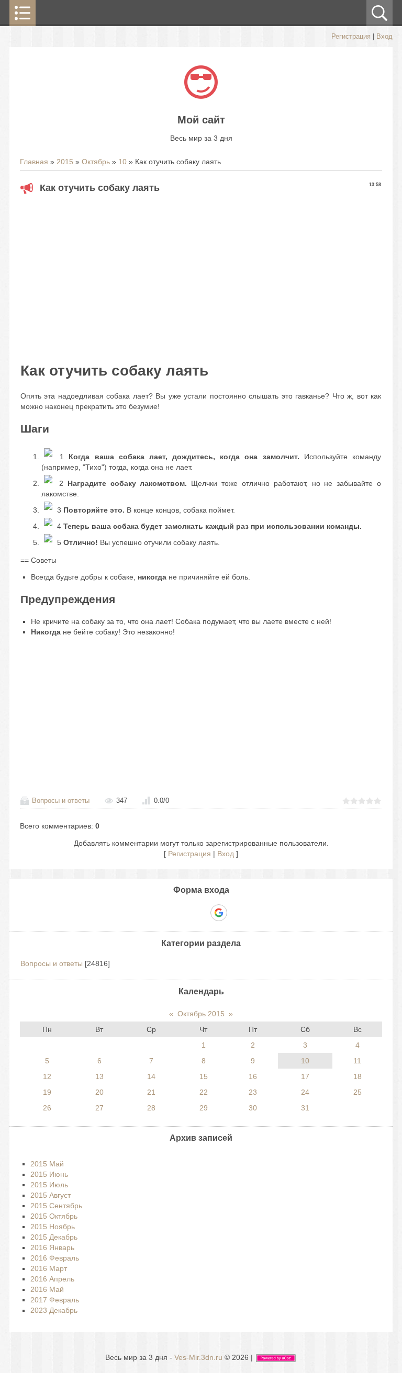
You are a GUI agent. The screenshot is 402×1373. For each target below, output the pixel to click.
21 (151, 1092)
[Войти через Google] (218, 912)
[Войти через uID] (165, 913)
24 (305, 1092)
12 (47, 1076)
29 (203, 1108)
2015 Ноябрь (52, 1226)
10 (122, 161)
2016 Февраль (54, 1258)
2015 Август (50, 1195)
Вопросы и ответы (61, 800)
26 (47, 1108)
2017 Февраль (54, 1300)
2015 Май (47, 1164)
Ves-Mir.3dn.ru (198, 1357)
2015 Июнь (49, 1174)
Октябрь (96, 161)
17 (305, 1076)
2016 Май (47, 1289)
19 (47, 1092)
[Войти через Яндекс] (200, 913)
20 (99, 1092)
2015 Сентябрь (56, 1205)
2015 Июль (49, 1185)
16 (253, 1076)
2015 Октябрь (53, 1216)
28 (151, 1108)
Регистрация (351, 36)
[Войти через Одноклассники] (237, 913)
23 (253, 1092)
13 (99, 1076)
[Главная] (201, 96)
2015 (65, 161)
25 (357, 1092)
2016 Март (48, 1268)
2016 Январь (52, 1247)
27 (99, 1108)
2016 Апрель (52, 1279)
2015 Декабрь (53, 1237)
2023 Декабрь (53, 1310)
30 (253, 1108)
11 (357, 1061)
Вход (384, 36)
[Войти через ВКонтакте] (183, 913)
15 (203, 1076)
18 (357, 1076)
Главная (34, 161)
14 (151, 1076)
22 (203, 1092)
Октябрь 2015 (201, 1013)
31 (305, 1108)
